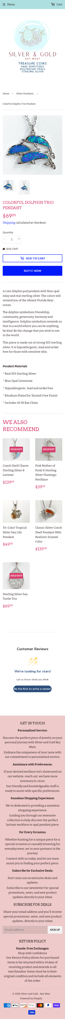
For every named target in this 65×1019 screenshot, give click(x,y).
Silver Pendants (25, 93)
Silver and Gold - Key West (35, 993)
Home (6, 93)
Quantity (8, 232)
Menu (11, 4)
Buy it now (32, 270)
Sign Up (55, 929)
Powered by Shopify (31, 998)
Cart (59, 4)
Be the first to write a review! (32, 689)
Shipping (9, 222)
